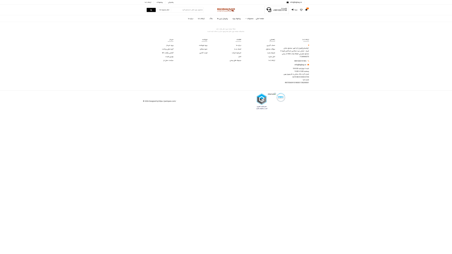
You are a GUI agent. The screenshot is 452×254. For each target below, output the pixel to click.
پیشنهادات (160, 2)
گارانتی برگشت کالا (167, 53)
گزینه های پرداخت (167, 49)
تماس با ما (284, 9)
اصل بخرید (271, 56)
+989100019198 (280, 10)
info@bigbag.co (296, 2)
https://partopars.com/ (167, 101)
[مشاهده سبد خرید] (306, 10)
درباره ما (238, 45)
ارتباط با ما (148, 2)
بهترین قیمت (169, 56)
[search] (151, 10)
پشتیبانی (171, 2)
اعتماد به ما (237, 49)
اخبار (239, 56)
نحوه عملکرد (203, 49)
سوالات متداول (270, 49)
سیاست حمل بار (168, 60)
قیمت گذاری (203, 53)
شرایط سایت (271, 53)
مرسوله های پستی (235, 60)
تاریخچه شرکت (236, 53)
